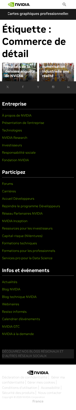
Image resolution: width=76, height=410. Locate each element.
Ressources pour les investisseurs (27, 228)
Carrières (9, 191)
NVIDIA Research (14, 138)
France (38, 401)
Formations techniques (19, 243)
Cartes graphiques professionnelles (38, 13)
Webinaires (10, 304)
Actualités (9, 282)
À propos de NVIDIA (16, 115)
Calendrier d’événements (21, 319)
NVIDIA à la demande (18, 334)
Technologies (12, 130)
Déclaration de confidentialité (24, 377)
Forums (7, 184)
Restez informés (14, 312)
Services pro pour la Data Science (27, 258)
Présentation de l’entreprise (23, 123)
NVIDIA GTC (11, 326)
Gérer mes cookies (41, 382)
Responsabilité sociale (19, 152)
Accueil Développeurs (18, 198)
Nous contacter (49, 393)
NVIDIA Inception (15, 221)
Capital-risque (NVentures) (22, 236)
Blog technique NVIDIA (19, 297)
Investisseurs (12, 145)
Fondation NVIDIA (15, 160)
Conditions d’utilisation (19, 388)
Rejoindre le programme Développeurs (31, 206)
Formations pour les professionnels (28, 251)
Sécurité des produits (18, 393)
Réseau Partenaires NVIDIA (22, 213)
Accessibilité (50, 388)
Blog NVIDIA (11, 289)
